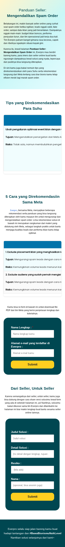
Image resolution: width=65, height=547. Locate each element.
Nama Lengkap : (22, 327)
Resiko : (16, 463)
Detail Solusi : (20, 447)
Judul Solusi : (19, 431)
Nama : (15, 478)
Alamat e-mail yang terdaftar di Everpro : (30, 345)
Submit (32, 364)
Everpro (13, 210)
